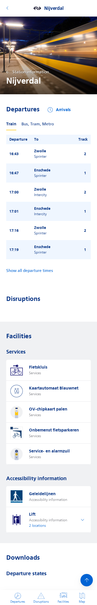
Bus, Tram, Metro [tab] (37, 124)
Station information (30, 72)
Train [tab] (11, 123)
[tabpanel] (48, 197)
